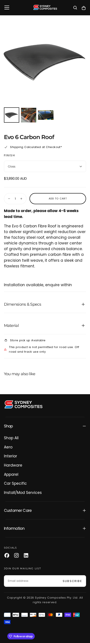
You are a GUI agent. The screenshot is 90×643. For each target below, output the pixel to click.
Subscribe (70, 621)
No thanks (45, 636)
